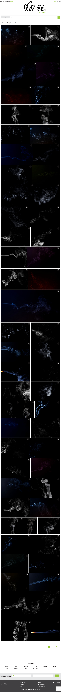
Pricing (11, 1)
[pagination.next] (57, 647)
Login (59, 1)
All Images (5, 17)
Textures (16, 668)
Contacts (39, 682)
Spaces (35, 666)
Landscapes (44, 666)
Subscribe (57, 675)
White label (6, 668)
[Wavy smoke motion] (29, 43)
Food (6, 666)
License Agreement (41, 686)
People (54, 666)
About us (22, 684)
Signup (55, 1)
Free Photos (35, 668)
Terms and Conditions (41, 684)
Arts (26, 668)
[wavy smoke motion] (25, 60)
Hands (16, 666)
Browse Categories (4, 1)
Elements (26, 666)
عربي (15, 1)
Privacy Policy (23, 682)
